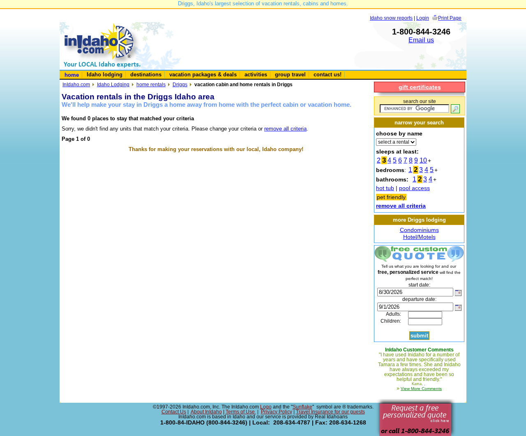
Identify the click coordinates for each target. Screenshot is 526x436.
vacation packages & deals (203, 74)
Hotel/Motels (419, 237)
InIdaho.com (76, 84)
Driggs (180, 84)
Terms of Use (241, 411)
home (72, 75)
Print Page (449, 18)
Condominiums (419, 230)
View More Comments (421, 388)
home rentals (151, 84)
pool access (414, 188)
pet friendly (391, 197)
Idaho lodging (104, 74)
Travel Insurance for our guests (330, 411)
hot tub (385, 188)
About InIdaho (206, 411)
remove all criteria (285, 129)
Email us (421, 40)
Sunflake (302, 406)
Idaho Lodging (113, 84)
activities (256, 74)
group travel (290, 74)
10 (423, 160)
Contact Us (173, 411)
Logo (266, 406)
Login (422, 18)
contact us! (327, 74)
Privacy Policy (276, 411)
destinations (145, 74)
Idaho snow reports (391, 18)
